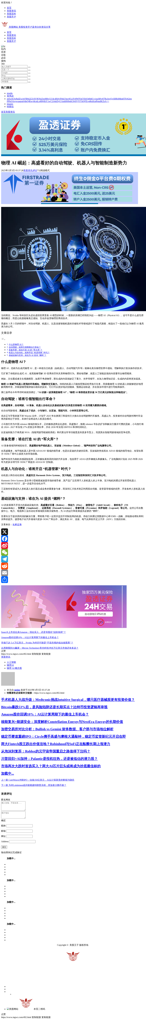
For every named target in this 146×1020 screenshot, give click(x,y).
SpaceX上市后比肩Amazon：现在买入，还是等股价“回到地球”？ (33, 632)
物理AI (10, 665)
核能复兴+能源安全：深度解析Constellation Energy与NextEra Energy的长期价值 (62, 722)
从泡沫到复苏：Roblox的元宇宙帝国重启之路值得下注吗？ (45, 751)
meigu (17, 690)
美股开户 (11, 16)
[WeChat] (73, 552)
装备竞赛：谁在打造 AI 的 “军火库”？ (25, 350)
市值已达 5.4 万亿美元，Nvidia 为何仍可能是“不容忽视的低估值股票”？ (37, 642)
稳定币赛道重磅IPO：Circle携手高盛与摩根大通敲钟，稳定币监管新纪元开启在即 (63, 736)
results (10, 93)
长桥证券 (17, 524)
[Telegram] (73, 559)
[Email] (73, 572)
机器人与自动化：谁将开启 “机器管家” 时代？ (29, 352)
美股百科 (11, 14)
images (10, 104)
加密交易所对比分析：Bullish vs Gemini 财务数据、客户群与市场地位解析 (57, 729)
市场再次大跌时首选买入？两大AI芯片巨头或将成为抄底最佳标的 (51, 766)
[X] (73, 531)
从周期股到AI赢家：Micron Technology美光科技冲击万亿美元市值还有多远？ (39, 648)
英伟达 (10, 96)
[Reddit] (73, 566)
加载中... (7, 773)
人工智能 (11, 662)
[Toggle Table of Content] (3, 339)
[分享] (73, 579)
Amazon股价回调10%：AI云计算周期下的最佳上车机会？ (30, 637)
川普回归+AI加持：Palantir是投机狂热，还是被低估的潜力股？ (49, 758)
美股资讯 (11, 11)
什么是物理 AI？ (16, 344)
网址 (3, 836)
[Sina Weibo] (73, 545)
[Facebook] (73, 538)
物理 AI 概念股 (14, 668)
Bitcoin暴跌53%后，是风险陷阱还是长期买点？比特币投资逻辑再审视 (54, 707)
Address (5, 841)
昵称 (3, 825)
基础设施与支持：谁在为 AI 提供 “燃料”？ (27, 355)
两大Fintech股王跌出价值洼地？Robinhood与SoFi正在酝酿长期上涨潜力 (55, 744)
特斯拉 (10, 106)
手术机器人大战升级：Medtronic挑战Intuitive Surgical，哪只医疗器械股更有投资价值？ (68, 699)
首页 (9, 8)
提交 (4, 847)
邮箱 (3, 831)
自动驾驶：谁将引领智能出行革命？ (25, 347)
